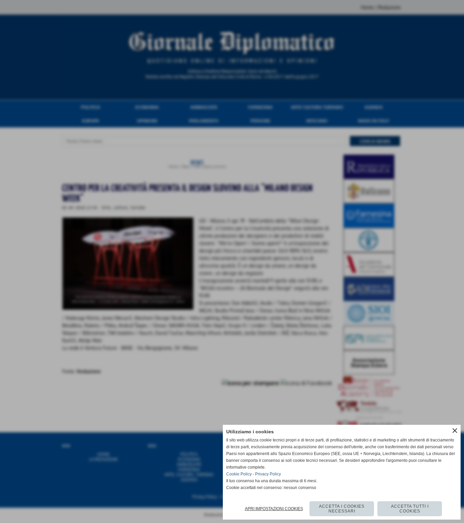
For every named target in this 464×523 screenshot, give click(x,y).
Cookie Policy (239, 474)
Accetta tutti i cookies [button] (410, 508)
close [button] (455, 430)
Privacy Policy (268, 474)
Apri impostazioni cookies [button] (274, 508)
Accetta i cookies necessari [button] (341, 508)
